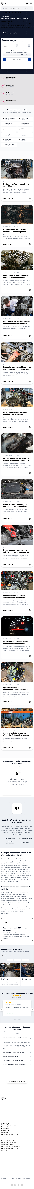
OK (30, 8)
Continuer (16, 64)
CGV (2, 1164)
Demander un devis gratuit (18, 1081)
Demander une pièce (11, 33)
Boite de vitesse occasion (9, 1125)
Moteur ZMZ (5, 1129)
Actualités (10, 960)
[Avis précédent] (1, 1009)
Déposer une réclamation (18, 1154)
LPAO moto (4, 1150)
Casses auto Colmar (7, 1144)
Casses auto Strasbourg (8, 1143)
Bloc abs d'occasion (7, 1127)
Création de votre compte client (8, 1168)
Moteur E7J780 (5, 1130)
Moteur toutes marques (16, 27)
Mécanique (25, 960)
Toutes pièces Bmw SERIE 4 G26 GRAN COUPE (15, 25)
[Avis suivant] (32, 1009)
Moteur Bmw (5, 27)
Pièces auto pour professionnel (10, 1146)
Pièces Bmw (27, 27)
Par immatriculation (10, 54)
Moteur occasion (6, 1123)
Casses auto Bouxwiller (8, 1141)
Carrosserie (17, 960)
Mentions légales (5, 1161)
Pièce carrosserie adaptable (9, 1148)
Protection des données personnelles (9, 1166)
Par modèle (24, 54)
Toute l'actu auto (6, 955)
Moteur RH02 (5, 1132)
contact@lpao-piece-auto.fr (9, 1109)
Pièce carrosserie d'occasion (9, 1134)
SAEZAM (3, 1179)
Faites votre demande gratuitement (18, 793)
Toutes (3, 960)
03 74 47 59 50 (18, 1086)
